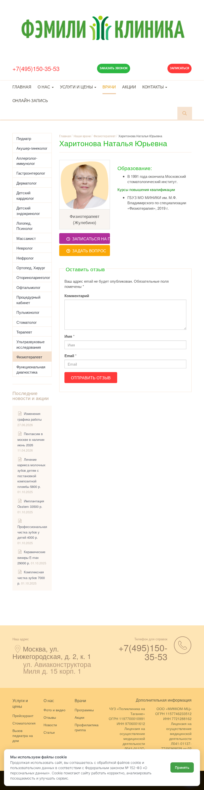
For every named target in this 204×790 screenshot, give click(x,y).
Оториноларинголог (33, 277)
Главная (21, 87)
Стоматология (24, 723)
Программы (84, 709)
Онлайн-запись (30, 100)
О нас (44, 87)
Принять (182, 767)
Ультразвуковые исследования (30, 344)
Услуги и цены (77, 87)
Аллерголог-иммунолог (26, 160)
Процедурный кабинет (28, 299)
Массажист (26, 238)
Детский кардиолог (25, 195)
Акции (129, 87)
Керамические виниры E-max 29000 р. (31, 557)
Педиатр (23, 138)
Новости (50, 724)
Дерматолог (26, 183)
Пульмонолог (27, 312)
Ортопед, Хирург (30, 267)
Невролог (24, 248)
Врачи (109, 87)
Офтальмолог (28, 287)
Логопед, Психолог (24, 225)
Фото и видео (54, 709)
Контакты (153, 87)
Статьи (49, 732)
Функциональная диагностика (30, 369)
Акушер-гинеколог (31, 148)
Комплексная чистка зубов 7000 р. (31, 577)
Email (69, 355)
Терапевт (24, 331)
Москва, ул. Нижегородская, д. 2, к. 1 (51, 652)
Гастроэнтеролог (30, 173)
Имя (68, 336)
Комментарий (76, 295)
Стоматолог (26, 322)
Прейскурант (22, 715)
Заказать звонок (114, 68)
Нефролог (25, 258)
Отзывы (50, 717)
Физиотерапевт (29, 356)
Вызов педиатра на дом (22, 735)
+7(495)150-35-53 (35, 68)
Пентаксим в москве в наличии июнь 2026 (30, 439)
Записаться (179, 68)
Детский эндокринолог (28, 210)
